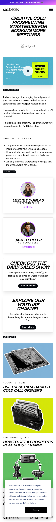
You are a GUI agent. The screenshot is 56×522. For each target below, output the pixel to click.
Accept (36, 510)
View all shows (28, 286)
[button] (50, 9)
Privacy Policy (29, 503)
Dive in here (28, 327)
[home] (11, 9)
